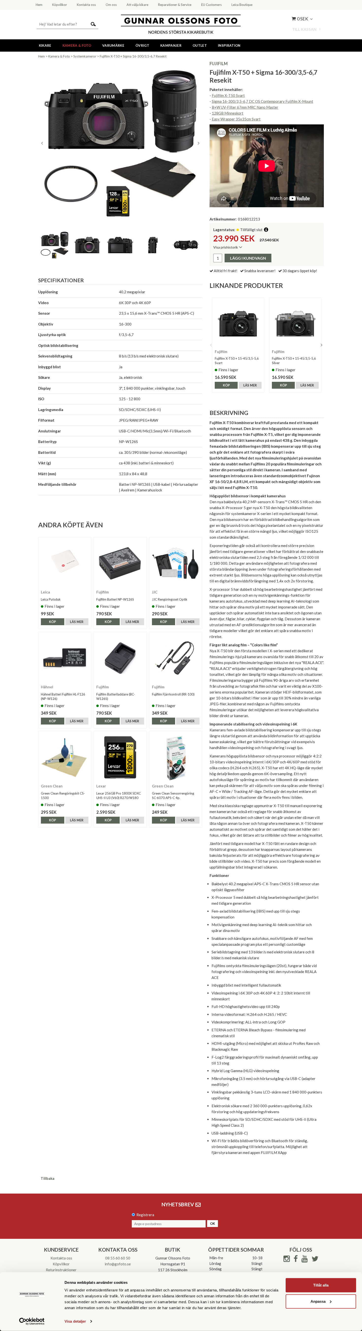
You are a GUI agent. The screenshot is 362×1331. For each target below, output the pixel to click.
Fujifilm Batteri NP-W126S (115, 599)
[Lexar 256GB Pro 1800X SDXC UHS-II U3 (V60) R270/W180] (120, 757)
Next (198, 143)
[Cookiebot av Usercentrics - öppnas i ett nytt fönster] (31, 1321)
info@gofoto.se (118, 1264)
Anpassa (318, 1301)
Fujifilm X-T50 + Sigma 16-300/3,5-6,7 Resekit (133, 56)
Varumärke (113, 45)
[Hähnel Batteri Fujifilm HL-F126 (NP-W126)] (64, 658)
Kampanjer (170, 45)
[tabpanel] (120, 143)
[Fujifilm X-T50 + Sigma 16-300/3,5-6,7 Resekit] (120, 143)
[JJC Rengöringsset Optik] (175, 563)
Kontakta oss (61, 1258)
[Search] (93, 24)
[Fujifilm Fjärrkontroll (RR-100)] (175, 658)
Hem (41, 56)
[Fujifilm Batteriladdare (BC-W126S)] (120, 658)
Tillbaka (47, 1178)
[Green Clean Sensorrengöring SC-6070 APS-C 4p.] (175, 757)
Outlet (200, 45)
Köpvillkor (61, 1264)
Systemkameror (84, 56)
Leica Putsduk (51, 599)
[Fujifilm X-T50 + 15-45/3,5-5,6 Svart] (238, 323)
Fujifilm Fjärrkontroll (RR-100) (173, 694)
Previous (41, 143)
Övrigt (142, 45)
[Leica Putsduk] (64, 563)
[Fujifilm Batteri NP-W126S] (120, 563)
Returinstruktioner (61, 1270)
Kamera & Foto (77, 45)
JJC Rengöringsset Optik (169, 599)
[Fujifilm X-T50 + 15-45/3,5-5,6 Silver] (295, 323)
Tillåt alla (321, 1285)
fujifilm (219, 63)
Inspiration (229, 45)
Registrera (145, 1215)
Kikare (45, 45)
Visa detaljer (75, 1321)
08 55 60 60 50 (117, 1258)
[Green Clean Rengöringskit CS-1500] (64, 757)
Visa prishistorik (225, 247)
